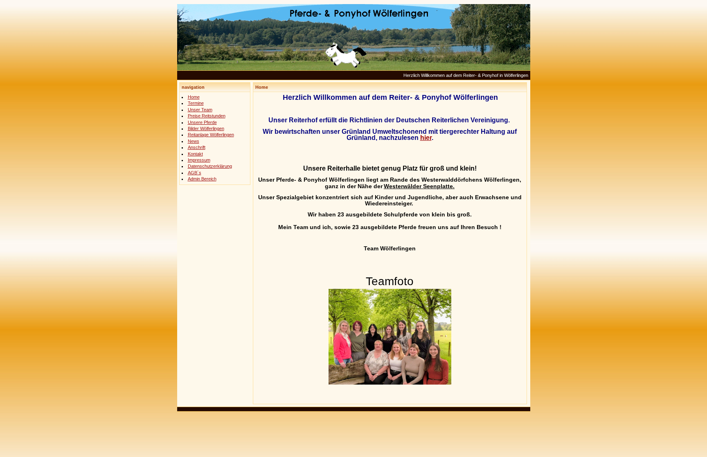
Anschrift (196, 147)
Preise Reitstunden (206, 115)
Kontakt (195, 153)
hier (426, 137)
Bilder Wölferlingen (206, 128)
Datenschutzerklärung (210, 166)
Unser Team (200, 109)
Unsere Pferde (202, 122)
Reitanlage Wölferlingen (211, 134)
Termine (196, 103)
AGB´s (194, 172)
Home (194, 97)
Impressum (199, 160)
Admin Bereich (202, 178)
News (193, 141)
